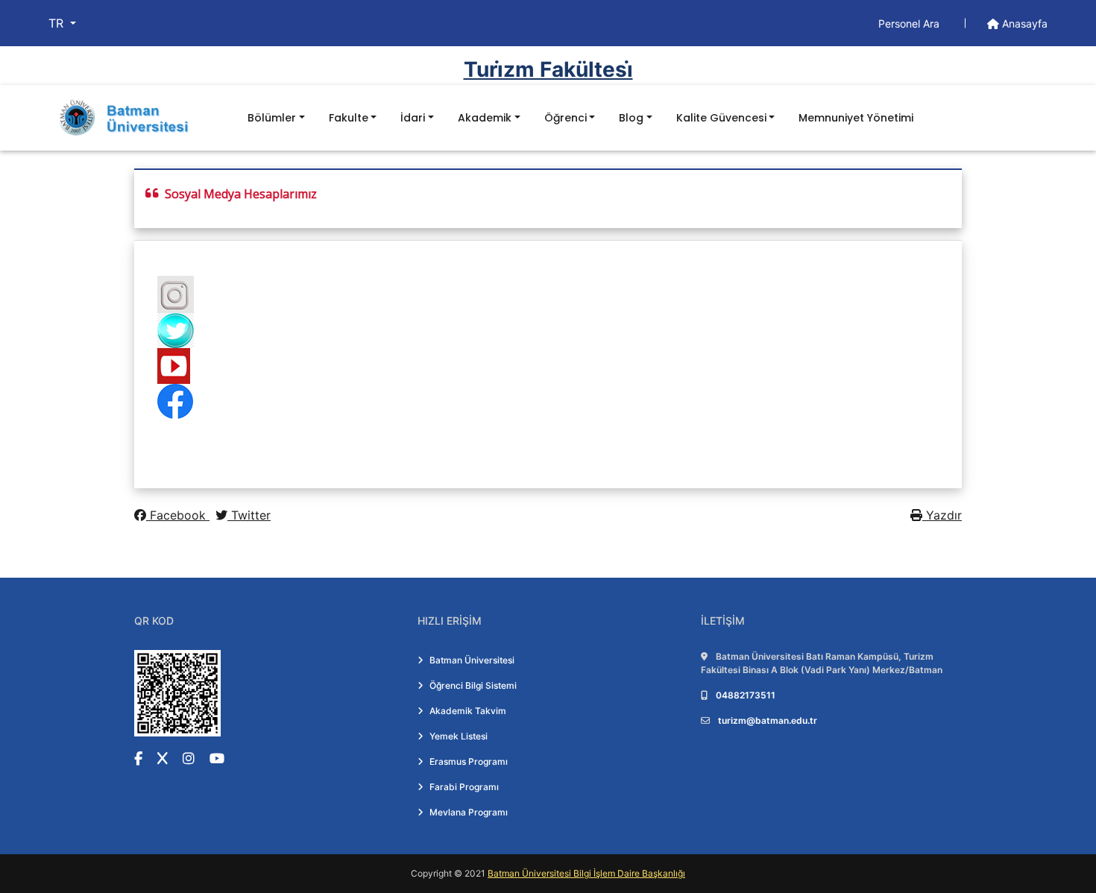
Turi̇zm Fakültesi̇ (548, 69)
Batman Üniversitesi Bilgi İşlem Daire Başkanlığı (586, 873)
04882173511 (745, 695)
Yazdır (942, 515)
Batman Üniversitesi (471, 660)
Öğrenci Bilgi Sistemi (473, 685)
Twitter (249, 515)
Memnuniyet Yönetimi (856, 117)
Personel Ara (910, 23)
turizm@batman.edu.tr (767, 720)
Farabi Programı (464, 786)
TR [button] (57, 23)
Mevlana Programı (468, 812)
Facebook (178, 515)
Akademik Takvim (467, 710)
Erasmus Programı (468, 761)
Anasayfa (1023, 23)
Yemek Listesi (458, 736)
